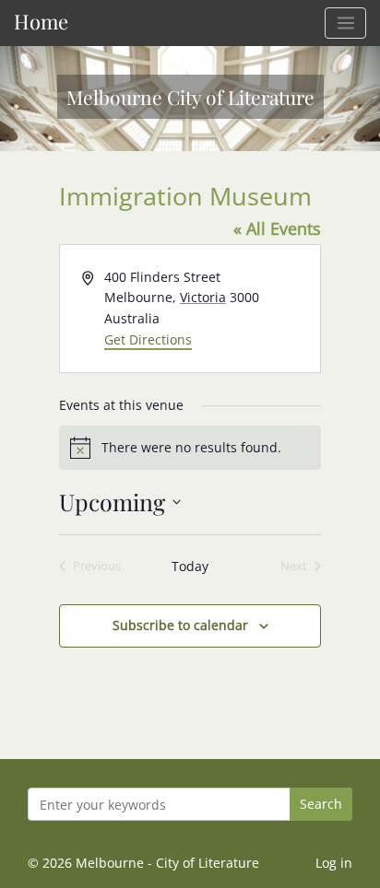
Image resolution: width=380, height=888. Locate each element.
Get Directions (148, 339)
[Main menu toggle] (345, 23)
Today (190, 566)
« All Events (277, 228)
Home (41, 20)
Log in (333, 862)
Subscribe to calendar (180, 625)
